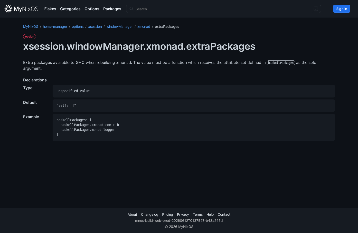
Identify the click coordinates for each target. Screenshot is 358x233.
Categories (70, 8)
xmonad (143, 26)
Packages (112, 8)
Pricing (167, 214)
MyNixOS (30, 26)
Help (210, 214)
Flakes (50, 8)
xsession (95, 26)
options (78, 26)
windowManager (119, 26)
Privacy (183, 214)
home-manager (55, 26)
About (132, 214)
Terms (198, 214)
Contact (224, 214)
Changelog (149, 214)
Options (92, 8)
